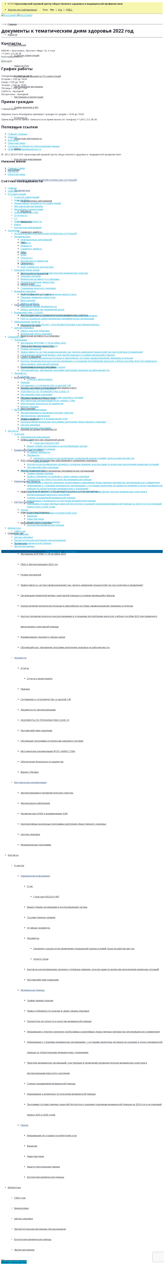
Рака (23, 251)
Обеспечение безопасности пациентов (41, 761)
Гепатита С (26, 257)
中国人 (69, 9)
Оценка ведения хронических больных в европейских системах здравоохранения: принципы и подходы (76, 605)
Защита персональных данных (43, 1166)
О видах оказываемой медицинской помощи (51, 1083)
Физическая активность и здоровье (40, 335)
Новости (12, 34)
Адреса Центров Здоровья (35, 330)
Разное (24, 1125)
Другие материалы (24, 1249)
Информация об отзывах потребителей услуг (52, 1135)
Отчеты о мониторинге (40, 678)
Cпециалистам (15, 336)
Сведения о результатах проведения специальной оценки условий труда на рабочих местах (83, 948)
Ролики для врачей (30, 574)
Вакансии (32, 1145)
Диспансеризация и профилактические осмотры (46, 792)
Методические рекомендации (30, 782)
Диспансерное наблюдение (35, 803)
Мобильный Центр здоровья (36, 333)
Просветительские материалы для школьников (40, 1228)
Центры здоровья (30, 834)
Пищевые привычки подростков (37, 297)
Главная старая (16, 168)
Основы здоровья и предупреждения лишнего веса (48, 294)
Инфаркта (26, 245)
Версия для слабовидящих (22, 9)
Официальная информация (35, 875)
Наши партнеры (35, 1156)
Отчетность (20, 117)
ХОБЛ (23, 254)
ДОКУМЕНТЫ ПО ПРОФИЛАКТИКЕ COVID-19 (44, 720)
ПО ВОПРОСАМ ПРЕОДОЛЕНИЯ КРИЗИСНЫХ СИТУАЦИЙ (45, 180)
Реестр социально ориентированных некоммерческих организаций (57, 470)
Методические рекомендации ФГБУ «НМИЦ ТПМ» (47, 751)
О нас (30, 886)
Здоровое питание (30, 276)
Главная (12, 24)
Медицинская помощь (32, 990)
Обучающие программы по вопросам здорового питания (51, 740)
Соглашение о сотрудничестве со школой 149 (45, 699)
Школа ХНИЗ (27, 263)
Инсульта (25, 242)
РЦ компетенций (17, 194)
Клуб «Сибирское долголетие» (37, 266)
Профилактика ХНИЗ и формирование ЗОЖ (44, 813)
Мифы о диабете (29, 303)
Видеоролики (21, 1208)
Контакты (13, 855)
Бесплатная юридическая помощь (45, 1177)
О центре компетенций (26, 55)
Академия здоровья (25, 291)
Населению (14, 230)
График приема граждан (40, 1000)
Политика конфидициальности (24, 149)
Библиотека (14, 1187)
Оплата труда (40, 958)
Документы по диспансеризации (38, 709)
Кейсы (17, 224)
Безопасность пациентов (34, 260)
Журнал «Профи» (29, 771)
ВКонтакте (71, 551)
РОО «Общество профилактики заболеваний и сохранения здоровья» (58, 460)
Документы (20, 657)
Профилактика (22, 190)
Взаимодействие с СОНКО (28, 312)
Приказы (25, 688)
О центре (19, 865)
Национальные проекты (27, 321)
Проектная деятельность (28, 138)
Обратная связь (16, 143)
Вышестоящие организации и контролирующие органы (57, 906)
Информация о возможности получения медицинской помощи (61, 1093)
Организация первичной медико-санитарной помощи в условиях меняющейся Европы (67, 595)
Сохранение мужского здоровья (38, 288)
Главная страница (17, 133)
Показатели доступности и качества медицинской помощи (59, 1021)
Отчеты (24, 668)
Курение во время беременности (38, 306)
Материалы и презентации (28, 96)
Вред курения (27, 300)
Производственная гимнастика (37, 282)
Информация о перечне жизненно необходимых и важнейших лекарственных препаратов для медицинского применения (93, 1031)
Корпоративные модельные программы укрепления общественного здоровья (63, 823)
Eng (60, 9)
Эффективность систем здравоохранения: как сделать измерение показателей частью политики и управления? (81, 585)
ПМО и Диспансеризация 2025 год (39, 564)
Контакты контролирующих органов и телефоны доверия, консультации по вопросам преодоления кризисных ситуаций (93, 969)
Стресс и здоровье (30, 285)
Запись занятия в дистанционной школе (42, 439)
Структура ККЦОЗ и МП (46, 896)
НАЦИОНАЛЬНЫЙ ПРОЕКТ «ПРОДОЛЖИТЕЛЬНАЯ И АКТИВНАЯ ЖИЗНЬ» (60, 324)
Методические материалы (28, 86)
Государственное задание (41, 917)
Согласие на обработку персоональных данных (34, 146)
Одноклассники (53, 551)
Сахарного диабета (31, 248)
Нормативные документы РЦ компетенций (37, 76)
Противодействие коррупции (36, 730)
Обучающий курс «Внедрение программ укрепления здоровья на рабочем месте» (65, 647)
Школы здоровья (23, 1218)
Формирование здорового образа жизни (42, 636)
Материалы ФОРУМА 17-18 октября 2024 (43, 553)
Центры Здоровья (24, 327)
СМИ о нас (20, 1197)
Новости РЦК (21, 65)
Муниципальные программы (35, 844)
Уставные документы (38, 927)
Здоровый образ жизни (27, 269)
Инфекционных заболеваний (36, 200)
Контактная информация (27, 159)
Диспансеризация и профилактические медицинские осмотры (54, 272)
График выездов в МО (26, 107)
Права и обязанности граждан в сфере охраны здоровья (58, 1010)
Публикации (20, 339)
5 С (15, 218)
